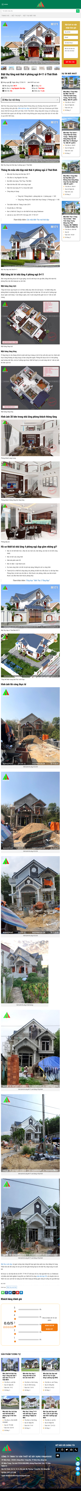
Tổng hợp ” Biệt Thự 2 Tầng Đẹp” (37, 580)
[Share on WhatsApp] (2, 1292)
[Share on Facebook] (6, 1292)
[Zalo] (78, 1464)
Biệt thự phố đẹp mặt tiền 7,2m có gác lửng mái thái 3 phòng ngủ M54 (50, 1415)
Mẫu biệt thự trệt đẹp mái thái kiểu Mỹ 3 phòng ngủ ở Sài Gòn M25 (10, 1415)
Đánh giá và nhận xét (49, 1327)
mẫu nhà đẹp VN (42, 1276)
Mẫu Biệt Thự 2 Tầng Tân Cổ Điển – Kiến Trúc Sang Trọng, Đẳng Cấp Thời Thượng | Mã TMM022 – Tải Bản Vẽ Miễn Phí (70, 222)
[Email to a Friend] (14, 1292)
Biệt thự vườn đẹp (6, 1264)
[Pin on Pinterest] (17, 1292)
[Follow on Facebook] (58, 1450)
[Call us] (76, 1450)
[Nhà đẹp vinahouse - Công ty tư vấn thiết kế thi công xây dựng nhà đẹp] (40, 4)
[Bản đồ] (78, 1473)
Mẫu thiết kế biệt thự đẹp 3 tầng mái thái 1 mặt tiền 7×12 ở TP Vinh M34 (10, 1377)
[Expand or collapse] (57, 99)
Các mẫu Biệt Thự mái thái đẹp (37, 220)
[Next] (56, 43)
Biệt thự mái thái (29, 16)
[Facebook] (78, 1468)
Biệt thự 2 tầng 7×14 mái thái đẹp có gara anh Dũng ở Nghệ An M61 (30, 1415)
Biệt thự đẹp (16, 16)
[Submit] (78, 11)
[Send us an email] (71, 1450)
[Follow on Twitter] (67, 1450)
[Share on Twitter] (10, 1292)
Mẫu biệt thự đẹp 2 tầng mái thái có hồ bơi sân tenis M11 (29, 1376)
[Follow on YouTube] (58, 1456)
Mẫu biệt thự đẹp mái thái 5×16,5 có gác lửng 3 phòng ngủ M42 (50, 1376)
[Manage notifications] (3, 1483)
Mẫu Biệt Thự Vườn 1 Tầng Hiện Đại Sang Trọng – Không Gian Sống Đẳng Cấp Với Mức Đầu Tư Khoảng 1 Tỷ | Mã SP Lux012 (70, 138)
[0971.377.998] (78, 1459)
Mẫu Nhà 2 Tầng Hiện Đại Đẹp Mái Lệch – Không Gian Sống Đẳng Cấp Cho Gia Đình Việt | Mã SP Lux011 (70, 180)
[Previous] (4, 43)
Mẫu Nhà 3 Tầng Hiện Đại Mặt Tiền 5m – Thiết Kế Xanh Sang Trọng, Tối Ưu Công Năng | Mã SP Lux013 (70, 96)
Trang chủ (5, 16)
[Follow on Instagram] (62, 1450)
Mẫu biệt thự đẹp (23, 108)
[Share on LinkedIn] (21, 1292)
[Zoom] (4, 62)
